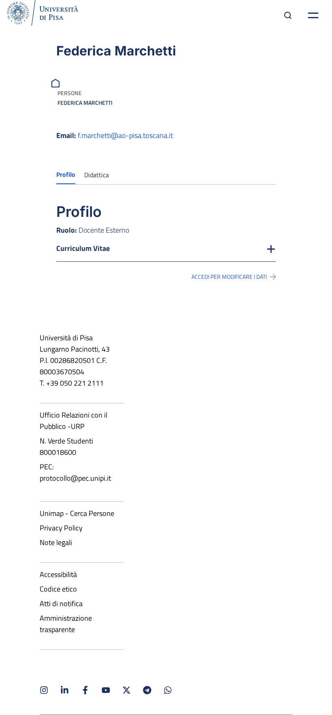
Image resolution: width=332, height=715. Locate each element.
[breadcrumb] (56, 82)
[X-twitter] (126, 690)
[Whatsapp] (168, 690)
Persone (69, 93)
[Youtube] (106, 690)
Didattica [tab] (96, 175)
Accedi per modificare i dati (229, 276)
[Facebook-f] (85, 690)
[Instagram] (44, 690)
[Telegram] (147, 690)
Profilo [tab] (65, 174)
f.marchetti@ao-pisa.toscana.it (125, 135)
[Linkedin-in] (64, 690)
